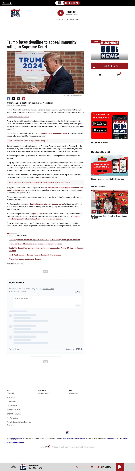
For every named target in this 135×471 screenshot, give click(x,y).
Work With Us (11, 398)
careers (125, 438)
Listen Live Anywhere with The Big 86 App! (107, 179)
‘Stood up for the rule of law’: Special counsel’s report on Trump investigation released (44, 240)
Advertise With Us (68, 19)
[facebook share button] (8, 98)
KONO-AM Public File (14, 414)
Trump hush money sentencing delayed (25, 259)
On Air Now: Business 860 (110, 56)
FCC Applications (12, 418)
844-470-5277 (110, 66)
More (77, 19)
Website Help (73, 393)
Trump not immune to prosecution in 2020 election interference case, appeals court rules (38, 182)
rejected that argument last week (53, 133)
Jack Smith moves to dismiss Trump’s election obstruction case (35, 255)
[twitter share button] (13, 98)
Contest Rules (11, 402)
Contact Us (10, 393)
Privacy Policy (80, 438)
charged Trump (36, 214)
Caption (78, 92)
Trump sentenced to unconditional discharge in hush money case (35, 244)
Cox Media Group (16, 438)
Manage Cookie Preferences (15, 442)
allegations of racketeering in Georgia (46, 219)
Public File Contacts (13, 410)
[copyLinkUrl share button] (23, 98)
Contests (58, 19)
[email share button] (18, 98)
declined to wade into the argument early (46, 204)
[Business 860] (67, 3)
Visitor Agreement (68, 438)
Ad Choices (111, 438)
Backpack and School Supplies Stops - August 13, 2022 (109, 217)
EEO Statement (12, 406)
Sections (6, 3)
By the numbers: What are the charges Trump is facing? (27, 141)
